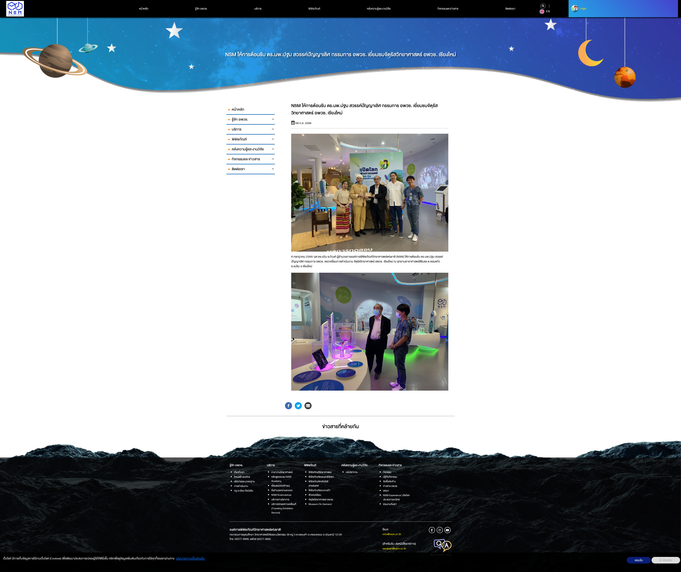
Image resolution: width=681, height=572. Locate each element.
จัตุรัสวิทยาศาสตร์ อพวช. (321, 499)
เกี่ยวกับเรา (239, 472)
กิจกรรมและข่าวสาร (448, 8)
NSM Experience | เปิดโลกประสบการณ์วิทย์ (396, 497)
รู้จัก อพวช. (201, 8)
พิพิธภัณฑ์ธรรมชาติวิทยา (321, 477)
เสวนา (386, 490)
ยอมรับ (639, 560)
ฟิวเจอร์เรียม (315, 495)
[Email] (308, 405)
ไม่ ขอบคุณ (666, 560)
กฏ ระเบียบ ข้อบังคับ (243, 490)
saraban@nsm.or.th (394, 548)
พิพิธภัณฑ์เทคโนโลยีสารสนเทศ (318, 483)
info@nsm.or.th (392, 534)
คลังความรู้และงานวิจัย (379, 8)
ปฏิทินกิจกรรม (390, 477)
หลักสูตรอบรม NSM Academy (281, 479)
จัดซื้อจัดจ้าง (389, 481)
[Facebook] (288, 405)
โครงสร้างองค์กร (242, 477)
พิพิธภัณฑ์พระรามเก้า (319, 490)
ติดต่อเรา (510, 8)
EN (547, 11)
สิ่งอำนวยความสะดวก (281, 490)
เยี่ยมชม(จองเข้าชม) (280, 486)
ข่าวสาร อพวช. (390, 486)
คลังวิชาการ (351, 472)
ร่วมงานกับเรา (390, 504)
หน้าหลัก (143, 8)
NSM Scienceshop (281, 495)
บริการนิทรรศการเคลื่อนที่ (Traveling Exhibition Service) (283, 508)
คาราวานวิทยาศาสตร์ (282, 472)
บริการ (258, 8)
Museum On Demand (320, 504)
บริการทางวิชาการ (280, 499)
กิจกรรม (387, 472)
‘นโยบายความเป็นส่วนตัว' (190, 558)
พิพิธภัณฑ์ (314, 8)
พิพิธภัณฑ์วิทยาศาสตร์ (320, 472)
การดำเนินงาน (241, 486)
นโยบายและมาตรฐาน (244, 481)
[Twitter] (298, 405)
